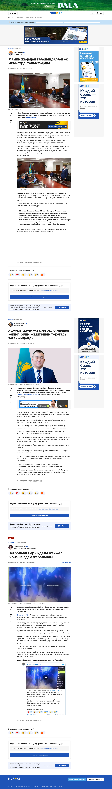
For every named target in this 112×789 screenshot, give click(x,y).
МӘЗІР (14, 13)
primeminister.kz (32, 117)
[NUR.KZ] (56, 13)
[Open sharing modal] (10, 127)
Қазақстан (20, 17)
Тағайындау (38, 17)
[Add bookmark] (10, 133)
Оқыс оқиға (11, 542)
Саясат (10, 17)
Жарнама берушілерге (95, 779)
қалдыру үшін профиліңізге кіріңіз (48, 290)
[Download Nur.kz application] (56, 5)
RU (92, 13)
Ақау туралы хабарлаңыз (77, 779)
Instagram (63, 307)
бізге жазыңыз (37, 262)
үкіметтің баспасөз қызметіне (28, 395)
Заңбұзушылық (21, 542)
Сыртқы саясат (29, 17)
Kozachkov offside (23, 615)
